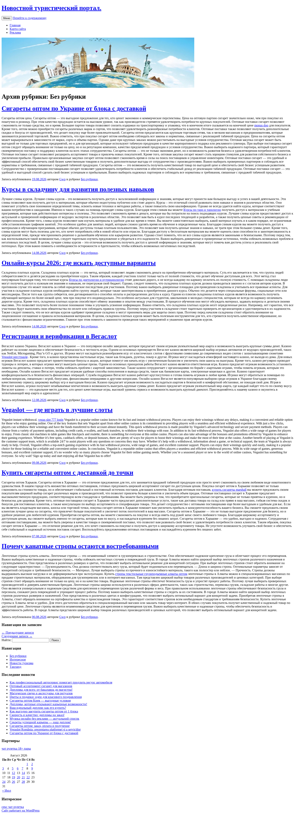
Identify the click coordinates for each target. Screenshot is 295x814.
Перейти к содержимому (30, 18)
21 (23, 777)
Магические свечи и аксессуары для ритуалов (41, 693)
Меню (6, 18)
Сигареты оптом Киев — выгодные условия (40, 700)
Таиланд (15, 666)
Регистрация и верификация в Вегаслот (59, 336)
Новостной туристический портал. (51, 7)
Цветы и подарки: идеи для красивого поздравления (46, 697)
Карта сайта (18, 29)
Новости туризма (21, 663)
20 (18, 777)
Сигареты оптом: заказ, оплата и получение (40, 726)
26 (13, 781)
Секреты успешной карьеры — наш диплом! (40, 722)
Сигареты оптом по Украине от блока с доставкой (74, 108)
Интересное (18, 659)
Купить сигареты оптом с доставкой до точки (67, 472)
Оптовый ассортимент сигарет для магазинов (41, 686)
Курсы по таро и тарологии (202, 209)
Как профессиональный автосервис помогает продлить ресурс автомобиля (61, 682)
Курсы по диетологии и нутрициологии (96, 279)
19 (13, 777)
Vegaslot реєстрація (14, 357)
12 (13, 773)
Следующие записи (17, 636)
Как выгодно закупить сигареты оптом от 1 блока (44, 711)
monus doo (261, 125)
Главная (15, 25)
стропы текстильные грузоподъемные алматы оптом (151, 574)
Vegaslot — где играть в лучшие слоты (57, 409)
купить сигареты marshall (229, 489)
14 (23, 773)
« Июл (6, 790)
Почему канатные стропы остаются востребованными (80, 546)
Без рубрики (89, 179)
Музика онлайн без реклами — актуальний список (44, 718)
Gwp (62, 179)
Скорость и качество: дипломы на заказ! (37, 715)
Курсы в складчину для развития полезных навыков (78, 189)
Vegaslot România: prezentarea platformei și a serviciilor (45, 729)
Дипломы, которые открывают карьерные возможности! (48, 704)
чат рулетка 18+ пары (16, 748)
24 (3, 781)
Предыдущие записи (18, 632)
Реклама (15, 32)
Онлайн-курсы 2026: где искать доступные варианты (79, 262)
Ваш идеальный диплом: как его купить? (38, 707)
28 (23, 781)
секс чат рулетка (13, 807)
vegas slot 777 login (50, 419)
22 (28, 777)
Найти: (6, 640)
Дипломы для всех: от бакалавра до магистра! (41, 689)
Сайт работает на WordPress (21, 810)
